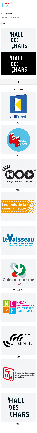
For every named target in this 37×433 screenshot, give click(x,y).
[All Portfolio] (18, 81)
